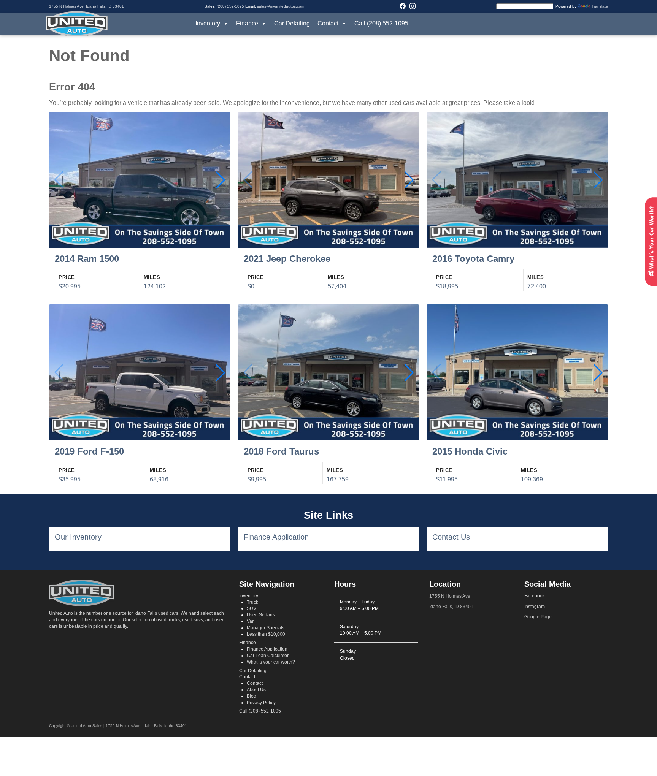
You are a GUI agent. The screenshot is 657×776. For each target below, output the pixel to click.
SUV (251, 608)
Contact (327, 23)
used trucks (168, 619)
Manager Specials (265, 627)
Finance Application (267, 649)
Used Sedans (261, 615)
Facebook (534, 596)
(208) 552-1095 (230, 6)
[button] (220, 179)
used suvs (192, 619)
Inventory (207, 23)
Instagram (534, 606)
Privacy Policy (261, 702)
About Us (256, 689)
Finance (247, 23)
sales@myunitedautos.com (280, 6)
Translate (600, 6)
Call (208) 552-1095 (381, 23)
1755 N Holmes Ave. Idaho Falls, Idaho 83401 (146, 726)
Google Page (538, 616)
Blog (251, 696)
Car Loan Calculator (268, 655)
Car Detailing (292, 23)
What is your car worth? (271, 662)
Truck (252, 602)
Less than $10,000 (266, 634)
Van (251, 621)
